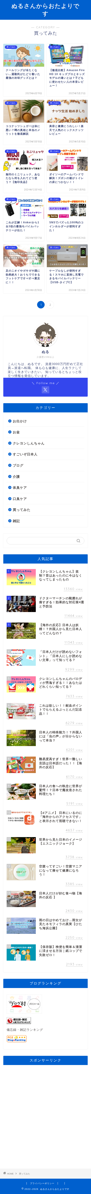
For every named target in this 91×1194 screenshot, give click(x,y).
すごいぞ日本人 (25, 454)
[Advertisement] (45, 1113)
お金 (16, 432)
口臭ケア (20, 499)
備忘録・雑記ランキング (25, 1029)
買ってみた (21, 510)
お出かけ (20, 421)
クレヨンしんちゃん (29, 443)
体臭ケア (20, 487)
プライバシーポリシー (42, 1183)
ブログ (18, 465)
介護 (16, 476)
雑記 (16, 521)
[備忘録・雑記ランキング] (45, 1020)
